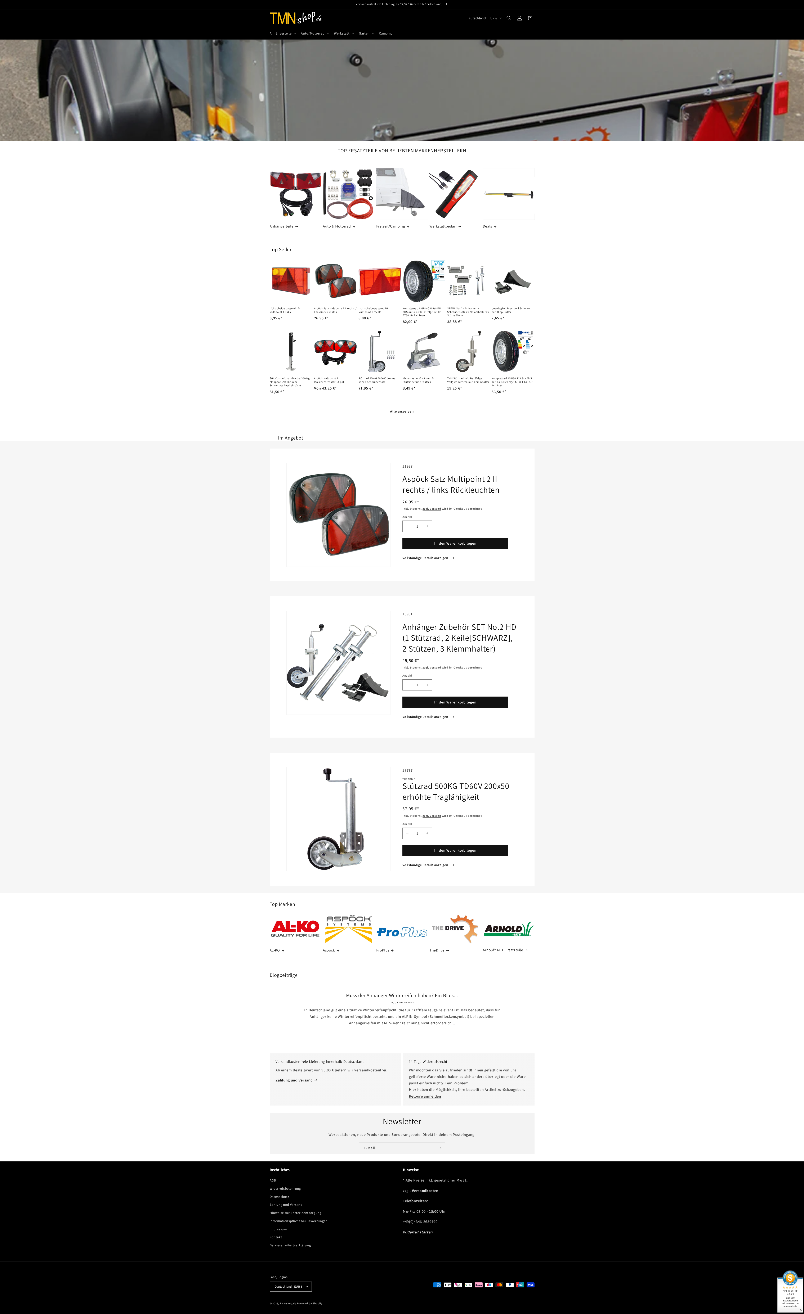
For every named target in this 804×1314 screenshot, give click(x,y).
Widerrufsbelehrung (285, 1188)
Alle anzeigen (402, 411)
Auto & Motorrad (337, 226)
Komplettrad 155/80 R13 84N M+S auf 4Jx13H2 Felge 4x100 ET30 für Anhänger (512, 382)
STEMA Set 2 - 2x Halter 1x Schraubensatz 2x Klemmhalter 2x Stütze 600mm (468, 312)
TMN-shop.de (288, 1303)
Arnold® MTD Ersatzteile (503, 950)
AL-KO (275, 950)
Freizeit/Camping (390, 226)
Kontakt (276, 1237)
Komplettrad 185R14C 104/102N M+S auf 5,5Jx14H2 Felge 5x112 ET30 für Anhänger (422, 312)
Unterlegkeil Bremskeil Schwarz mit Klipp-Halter (511, 310)
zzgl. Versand (432, 508)
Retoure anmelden (425, 1096)
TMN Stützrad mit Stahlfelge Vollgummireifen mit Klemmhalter (468, 380)
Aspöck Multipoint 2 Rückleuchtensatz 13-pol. (329, 380)
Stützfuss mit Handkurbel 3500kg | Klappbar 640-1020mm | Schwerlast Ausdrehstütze (291, 382)
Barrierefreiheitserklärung (290, 1245)
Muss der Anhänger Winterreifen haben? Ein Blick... (402, 995)
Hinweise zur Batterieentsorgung (295, 1213)
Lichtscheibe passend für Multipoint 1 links (285, 310)
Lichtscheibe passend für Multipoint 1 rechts (373, 310)
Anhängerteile (282, 226)
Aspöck (329, 950)
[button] (282, 33)
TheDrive (437, 950)
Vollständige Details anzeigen (425, 558)
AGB (273, 1180)
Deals (487, 226)
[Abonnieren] (439, 1148)
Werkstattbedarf (443, 226)
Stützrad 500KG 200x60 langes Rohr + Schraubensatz (376, 380)
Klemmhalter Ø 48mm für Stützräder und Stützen (418, 380)
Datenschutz (279, 1196)
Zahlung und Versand (294, 1080)
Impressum (278, 1229)
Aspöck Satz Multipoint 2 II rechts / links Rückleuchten (335, 310)
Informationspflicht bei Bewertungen (299, 1221)
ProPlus (382, 950)
